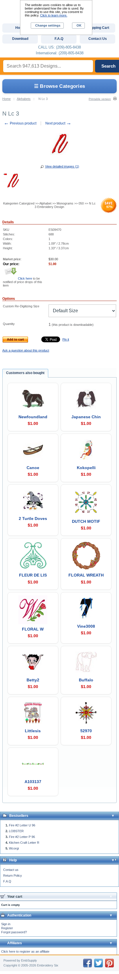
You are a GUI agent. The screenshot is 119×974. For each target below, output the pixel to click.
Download (20, 39)
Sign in (5, 924)
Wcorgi (14, 848)
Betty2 (33, 680)
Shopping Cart (97, 28)
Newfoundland (32, 416)
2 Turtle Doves (33, 518)
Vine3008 (86, 626)
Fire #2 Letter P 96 (22, 837)
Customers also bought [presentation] (25, 373)
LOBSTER (16, 831)
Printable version (100, 99)
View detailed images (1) (62, 166)
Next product (58, 123)
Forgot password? (14, 932)
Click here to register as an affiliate (25, 951)
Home (6, 99)
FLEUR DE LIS (33, 575)
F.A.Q (7, 881)
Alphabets (24, 99)
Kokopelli (86, 467)
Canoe (33, 467)
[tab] (25, 373)
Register (7, 928)
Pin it (65, 339)
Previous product (20, 123)
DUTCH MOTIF (86, 521)
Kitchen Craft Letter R (24, 842)
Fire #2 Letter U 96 (22, 825)
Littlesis (33, 730)
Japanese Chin (86, 416)
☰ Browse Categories (59, 86)
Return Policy (12, 875)
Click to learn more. (53, 15)
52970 (86, 730)
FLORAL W (33, 629)
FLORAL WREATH (86, 575)
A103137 (33, 781)
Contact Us (97, 39)
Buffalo (86, 680)
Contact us (10, 869)
